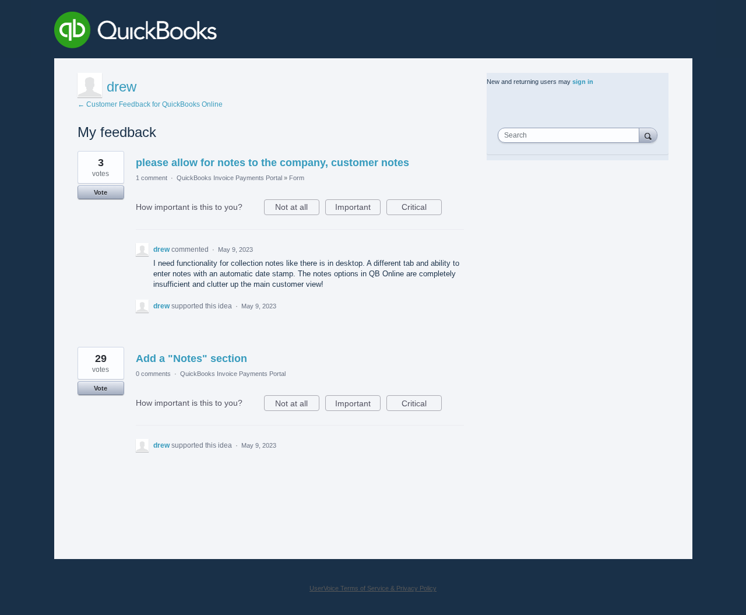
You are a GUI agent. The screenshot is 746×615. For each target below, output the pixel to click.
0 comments (153, 373)
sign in (582, 81)
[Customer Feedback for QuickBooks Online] (220, 32)
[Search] (648, 135)
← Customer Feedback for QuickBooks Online (150, 104)
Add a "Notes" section (191, 358)
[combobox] (571, 135)
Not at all (297, 208)
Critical (422, 208)
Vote (100, 192)
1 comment (151, 177)
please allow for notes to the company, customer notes (272, 162)
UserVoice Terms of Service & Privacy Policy (373, 588)
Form (296, 177)
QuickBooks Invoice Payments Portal (229, 177)
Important (358, 208)
